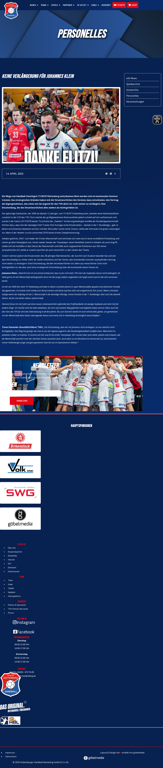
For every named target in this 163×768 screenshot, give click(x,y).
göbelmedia (138, 752)
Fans (93, 5)
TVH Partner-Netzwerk (18, 608)
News (33, 5)
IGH (9, 563)
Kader (10, 584)
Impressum (10, 752)
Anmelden (21, 400)
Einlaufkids (12, 555)
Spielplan (11, 592)
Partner (67, 5)
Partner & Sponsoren (17, 604)
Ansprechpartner (15, 551)
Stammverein (13, 571)
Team (43, 5)
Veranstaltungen (135, 102)
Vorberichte (132, 90)
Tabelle (11, 588)
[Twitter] (115, 173)
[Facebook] (106, 173)
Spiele (54, 5)
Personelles (132, 96)
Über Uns (12, 547)
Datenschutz (11, 756)
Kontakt (106, 5)
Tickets (120, 5)
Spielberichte (133, 84)
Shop (134, 5)
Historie (11, 559)
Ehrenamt (12, 567)
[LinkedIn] (111, 173)
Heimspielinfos (14, 596)
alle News (131, 78)
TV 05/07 (81, 5)
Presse (11, 612)
